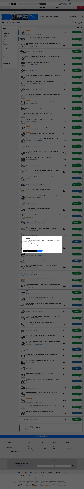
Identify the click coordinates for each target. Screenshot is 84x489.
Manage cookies (26, 248)
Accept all (40, 250)
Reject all (25, 250)
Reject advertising (32, 250)
